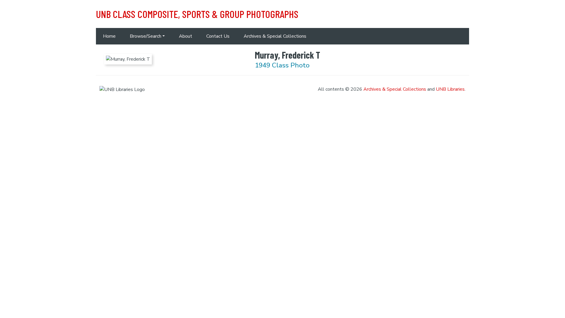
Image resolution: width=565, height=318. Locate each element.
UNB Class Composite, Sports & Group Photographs (197, 14)
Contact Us (218, 36)
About (185, 36)
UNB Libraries (450, 89)
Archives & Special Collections (275, 36)
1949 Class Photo (282, 65)
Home (109, 36)
